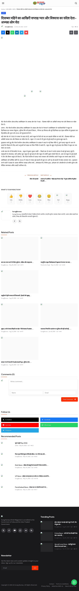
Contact (51, 584)
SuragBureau (17, 211)
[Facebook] (14, 221)
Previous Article (32, 175)
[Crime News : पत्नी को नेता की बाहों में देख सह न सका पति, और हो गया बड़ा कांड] (47, 536)
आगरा (14, 9)
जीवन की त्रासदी (34, 179)
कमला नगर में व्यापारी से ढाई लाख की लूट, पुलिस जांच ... (16, 362)
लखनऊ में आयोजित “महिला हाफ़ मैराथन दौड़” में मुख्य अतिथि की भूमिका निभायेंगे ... (58, 180)
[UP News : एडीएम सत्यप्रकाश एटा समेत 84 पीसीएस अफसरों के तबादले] (7, 479)
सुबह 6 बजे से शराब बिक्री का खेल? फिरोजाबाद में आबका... (17, 329)
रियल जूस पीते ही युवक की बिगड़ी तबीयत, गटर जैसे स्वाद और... (30, 454)
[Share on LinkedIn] (17, 32)
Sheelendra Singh (45, 265)
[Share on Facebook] (3, 32)
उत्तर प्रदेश (8, 9)
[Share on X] (8, 32)
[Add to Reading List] (76, 32)
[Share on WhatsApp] (12, 32)
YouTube (8, 425)
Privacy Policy (45, 586)
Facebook (47, 420)
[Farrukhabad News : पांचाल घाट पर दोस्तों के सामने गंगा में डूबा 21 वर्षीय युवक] (7, 490)
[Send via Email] (26, 32)
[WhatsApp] (20, 530)
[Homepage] (39, 3)
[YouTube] (14, 530)
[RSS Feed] (20, 221)
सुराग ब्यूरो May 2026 (21, 443)
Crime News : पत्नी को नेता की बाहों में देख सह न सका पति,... (66, 534)
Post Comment (68, 399)
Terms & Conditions (62, 584)
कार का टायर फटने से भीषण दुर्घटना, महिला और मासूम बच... (17, 262)
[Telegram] (26, 530)
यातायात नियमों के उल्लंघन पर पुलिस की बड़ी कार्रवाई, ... (56, 329)
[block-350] (35, 91)
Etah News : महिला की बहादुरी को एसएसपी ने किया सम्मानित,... (31, 465)
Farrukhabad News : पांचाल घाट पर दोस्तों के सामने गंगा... (31, 487)
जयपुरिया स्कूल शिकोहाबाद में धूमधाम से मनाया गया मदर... (56, 262)
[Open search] (76, 3)
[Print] (71, 32)
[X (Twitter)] (3, 530)
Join (35, 568)
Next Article (45, 175)
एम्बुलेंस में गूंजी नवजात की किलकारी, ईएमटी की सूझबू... (16, 295)
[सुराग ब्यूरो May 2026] (7, 446)
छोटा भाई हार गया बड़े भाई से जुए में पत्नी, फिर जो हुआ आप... (66, 523)
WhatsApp (47, 425)
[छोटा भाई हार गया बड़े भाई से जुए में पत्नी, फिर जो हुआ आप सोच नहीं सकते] (47, 525)
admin (16, 445)
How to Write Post (70, 586)
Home (3, 9)
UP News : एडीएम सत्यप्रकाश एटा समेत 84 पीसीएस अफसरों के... (32, 476)
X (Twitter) (8, 420)
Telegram (8, 430)
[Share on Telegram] (22, 32)
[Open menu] (3, 3)
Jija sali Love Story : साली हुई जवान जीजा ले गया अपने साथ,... (65, 545)
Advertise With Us (57, 586)
